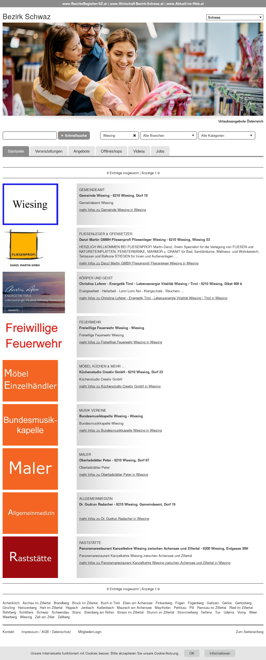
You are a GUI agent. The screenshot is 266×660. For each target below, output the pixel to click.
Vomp (241, 612)
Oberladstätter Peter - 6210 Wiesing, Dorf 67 (114, 460)
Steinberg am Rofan (99, 612)
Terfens (206, 612)
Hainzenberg (27, 607)
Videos (139, 151)
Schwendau (60, 612)
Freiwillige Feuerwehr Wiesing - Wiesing (111, 327)
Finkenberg (164, 602)
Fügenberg (196, 602)
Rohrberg (9, 612)
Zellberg (64, 616)
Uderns (229, 612)
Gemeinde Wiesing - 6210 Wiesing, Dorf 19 (113, 195)
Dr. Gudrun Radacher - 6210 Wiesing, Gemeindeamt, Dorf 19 (127, 504)
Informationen (220, 653)
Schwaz (43, 612)
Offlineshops (111, 151)
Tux (218, 612)
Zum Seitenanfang (249, 631)
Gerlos (227, 602)
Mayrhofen (163, 607)
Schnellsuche (76, 135)
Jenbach (87, 607)
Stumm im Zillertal (160, 612)
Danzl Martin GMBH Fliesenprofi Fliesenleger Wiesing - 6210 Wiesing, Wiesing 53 (144, 239)
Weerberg (10, 616)
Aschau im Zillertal (37, 602)
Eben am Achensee (137, 602)
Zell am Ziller (45, 616)
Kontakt (8, 631)
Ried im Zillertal (241, 607)
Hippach (72, 607)
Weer (253, 612)
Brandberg (61, 602)
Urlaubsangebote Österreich (240, 121)
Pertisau (180, 607)
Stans (76, 612)
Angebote (82, 151)
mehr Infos (112, 209)
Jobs (160, 151)
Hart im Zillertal (51, 607)
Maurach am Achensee (134, 607)
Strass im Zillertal (130, 612)
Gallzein (213, 602)
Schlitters (26, 612)
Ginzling (9, 607)
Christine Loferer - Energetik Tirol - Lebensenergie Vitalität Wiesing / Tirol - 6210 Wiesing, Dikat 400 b (160, 283)
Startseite (16, 151)
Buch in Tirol (110, 602)
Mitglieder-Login (90, 631)
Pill (192, 607)
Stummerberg (187, 612)
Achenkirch (11, 602)
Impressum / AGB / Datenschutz (46, 631)
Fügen (180, 602)
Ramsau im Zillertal (211, 607)
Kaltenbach (105, 607)
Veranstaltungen (48, 151)
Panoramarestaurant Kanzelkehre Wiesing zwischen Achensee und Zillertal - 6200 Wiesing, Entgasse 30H (163, 548)
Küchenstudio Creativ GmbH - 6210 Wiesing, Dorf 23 (121, 371)
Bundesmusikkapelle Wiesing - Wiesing (111, 415)
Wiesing (26, 616)
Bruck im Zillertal (85, 602)
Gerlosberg (243, 602)
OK (191, 653)
